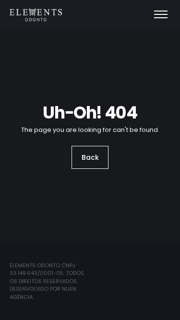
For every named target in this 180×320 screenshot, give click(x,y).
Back (90, 157)
